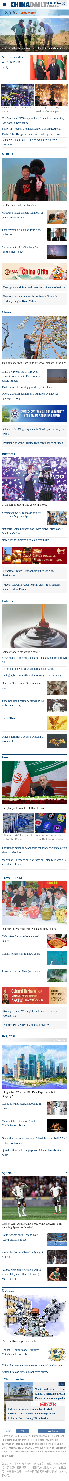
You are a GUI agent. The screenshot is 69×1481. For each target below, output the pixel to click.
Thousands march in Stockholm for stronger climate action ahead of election (34, 850)
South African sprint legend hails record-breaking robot (20, 1237)
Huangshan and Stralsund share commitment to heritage (34, 287)
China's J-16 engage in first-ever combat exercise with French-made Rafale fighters (21, 376)
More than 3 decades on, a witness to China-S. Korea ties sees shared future (34, 862)
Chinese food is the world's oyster (20, 651)
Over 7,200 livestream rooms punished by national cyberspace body (30, 396)
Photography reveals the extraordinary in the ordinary (31, 675)
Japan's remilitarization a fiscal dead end (38, 128)
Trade (5, 134)
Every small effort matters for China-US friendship (29, 48)
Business (8, 454)
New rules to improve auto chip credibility (25, 539)
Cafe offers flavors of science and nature (20, 938)
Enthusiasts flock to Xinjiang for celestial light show (20, 249)
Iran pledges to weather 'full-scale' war (23, 808)
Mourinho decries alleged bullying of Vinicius (22, 1254)
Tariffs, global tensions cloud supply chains (36, 134)
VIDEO (7, 154)
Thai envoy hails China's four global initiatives (22, 232)
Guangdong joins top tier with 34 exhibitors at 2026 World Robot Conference (34, 1140)
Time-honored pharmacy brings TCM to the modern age (23, 703)
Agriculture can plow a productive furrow (25, 1371)
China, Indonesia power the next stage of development (32, 1365)
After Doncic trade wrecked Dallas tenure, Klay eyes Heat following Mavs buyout (21, 1274)
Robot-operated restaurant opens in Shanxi (21, 1106)
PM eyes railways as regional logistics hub (30, 1409)
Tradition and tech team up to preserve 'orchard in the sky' (34, 362)
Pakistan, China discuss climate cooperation (31, 1413)
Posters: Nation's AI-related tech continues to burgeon (33, 442)
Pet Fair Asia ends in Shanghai (19, 204)
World (7, 757)
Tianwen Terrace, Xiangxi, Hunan (21, 971)
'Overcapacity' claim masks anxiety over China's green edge (21, 514)
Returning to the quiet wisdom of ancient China (28, 668)
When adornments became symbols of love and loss (23, 739)
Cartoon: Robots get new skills (19, 1341)
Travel (7, 878)
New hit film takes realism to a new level (21, 686)
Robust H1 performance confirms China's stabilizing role (20, 1352)
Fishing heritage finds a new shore (21, 953)
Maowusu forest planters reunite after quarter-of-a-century (22, 215)
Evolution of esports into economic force (24, 504)
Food (18, 878)
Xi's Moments (9, 118)
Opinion (8, 1290)
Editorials (7, 128)
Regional (8, 1036)
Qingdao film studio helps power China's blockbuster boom (31, 1152)
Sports (7, 1172)
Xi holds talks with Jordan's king (13, 62)
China (5, 139)
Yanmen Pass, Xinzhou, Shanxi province (26, 1024)
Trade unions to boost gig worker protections (27, 387)
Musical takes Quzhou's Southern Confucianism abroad (20, 1123)
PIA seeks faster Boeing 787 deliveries (28, 1418)
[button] (5, 35)
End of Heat (8, 718)
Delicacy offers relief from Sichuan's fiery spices (29, 928)
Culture (8, 601)
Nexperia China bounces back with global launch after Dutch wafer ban (32, 531)
